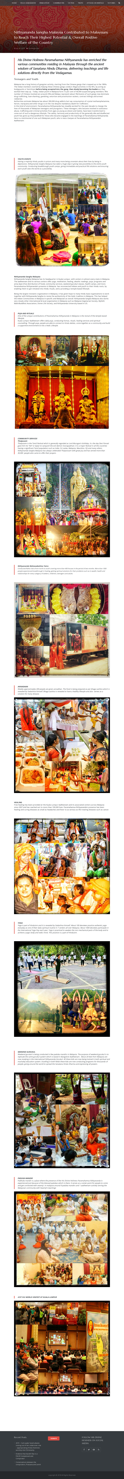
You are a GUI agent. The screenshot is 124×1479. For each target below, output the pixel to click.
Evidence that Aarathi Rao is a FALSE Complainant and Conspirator (26, 1456)
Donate (54, 1438)
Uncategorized (33, 48)
